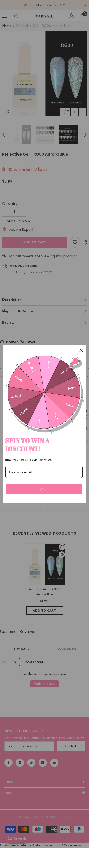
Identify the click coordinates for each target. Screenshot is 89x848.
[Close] (81, 350)
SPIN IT (44, 489)
